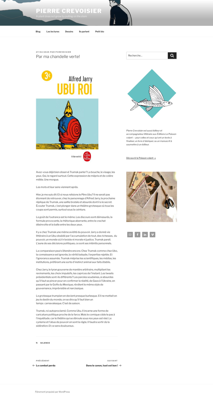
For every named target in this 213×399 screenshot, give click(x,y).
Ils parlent (84, 31)
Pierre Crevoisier (69, 10)
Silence (45, 343)
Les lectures (52, 31)
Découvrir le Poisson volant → (141, 158)
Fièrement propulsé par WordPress (52, 391)
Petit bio (99, 31)
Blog (38, 31)
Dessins (69, 31)
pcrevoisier (63, 52)
